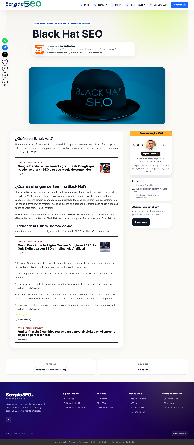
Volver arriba (179, 434)
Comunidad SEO (105, 407)
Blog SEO (101, 403)
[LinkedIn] (142, 145)
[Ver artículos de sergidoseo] (39, 49)
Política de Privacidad (78, 442)
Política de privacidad (74, 407)
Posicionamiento (138, 398)
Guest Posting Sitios (173, 407)
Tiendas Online (137, 412)
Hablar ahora (141, 222)
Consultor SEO (171, 398)
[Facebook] (163, 145)
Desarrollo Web (137, 407)
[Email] (8, 419)
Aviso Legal (69, 398)
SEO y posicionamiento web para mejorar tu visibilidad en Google (62, 23)
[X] (134, 145)
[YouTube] (159, 145)
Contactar (102, 398)
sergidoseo (67, 46)
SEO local (135, 403)
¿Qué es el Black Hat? (144, 185)
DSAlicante (169, 403)
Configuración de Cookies (124, 442)
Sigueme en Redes (150, 154)
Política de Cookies (73, 403)
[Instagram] (138, 145)
